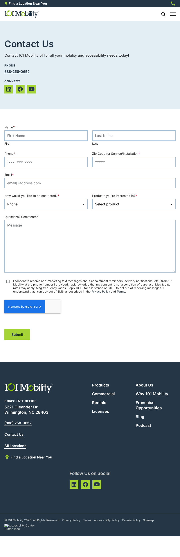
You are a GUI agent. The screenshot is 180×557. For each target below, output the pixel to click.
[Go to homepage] (21, 14)
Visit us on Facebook (20, 89)
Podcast (143, 425)
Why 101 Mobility (152, 394)
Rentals (99, 402)
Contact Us (13, 434)
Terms (121, 291)
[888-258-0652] (173, 3)
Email (17, 174)
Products (100, 385)
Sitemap (148, 520)
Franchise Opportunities (149, 405)
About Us (144, 385)
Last (95, 143)
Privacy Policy (101, 291)
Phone (18, 153)
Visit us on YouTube (31, 89)
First (7, 143)
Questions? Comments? (21, 217)
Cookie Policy (131, 520)
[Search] (161, 14)
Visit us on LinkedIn (8, 89)
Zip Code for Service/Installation (124, 153)
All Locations (15, 446)
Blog (140, 416)
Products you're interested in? (123, 196)
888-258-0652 (17, 71)
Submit (17, 334)
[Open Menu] (173, 14)
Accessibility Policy (106, 520)
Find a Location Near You (28, 3)
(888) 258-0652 (18, 423)
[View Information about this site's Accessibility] (23, 527)
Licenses (100, 411)
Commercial (103, 394)
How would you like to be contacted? (40, 196)
